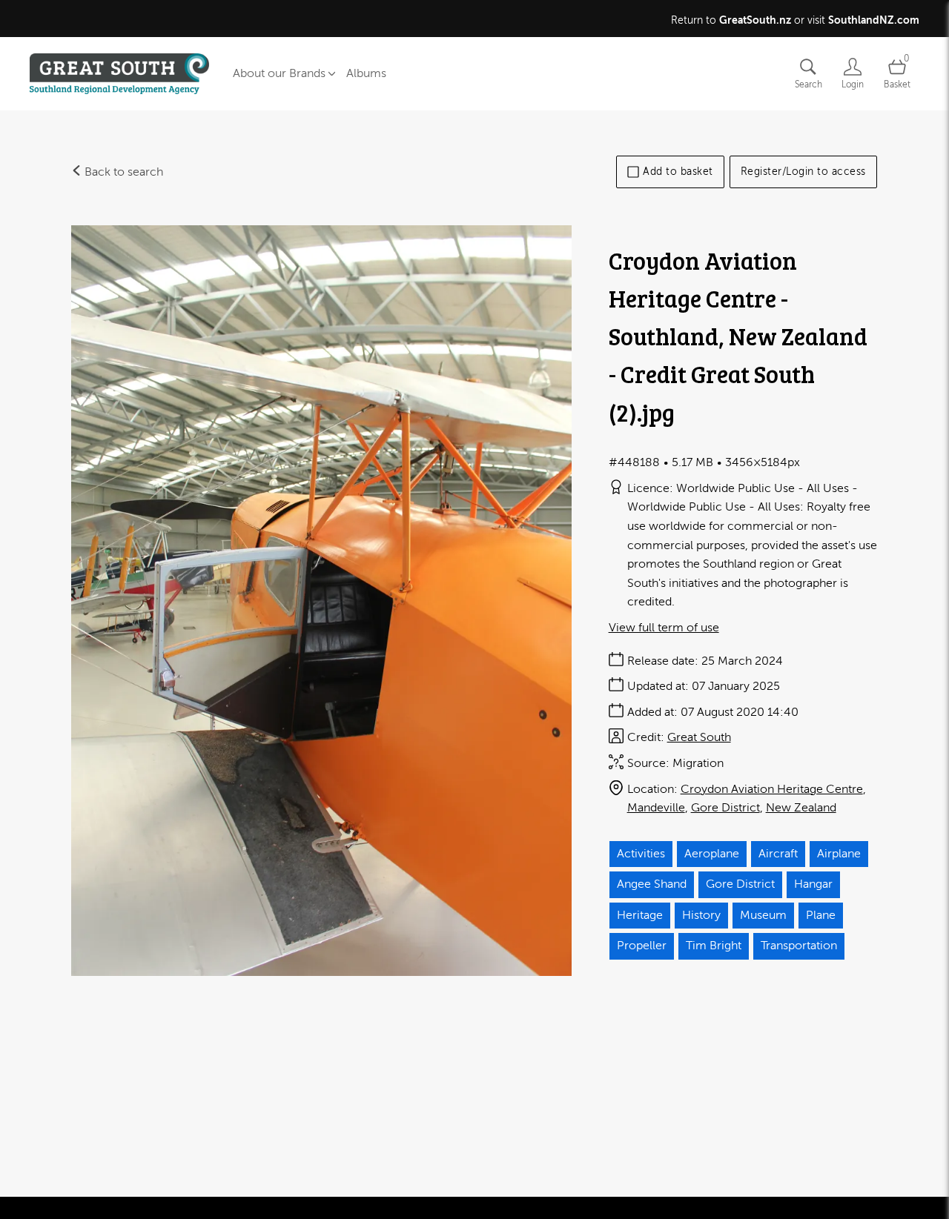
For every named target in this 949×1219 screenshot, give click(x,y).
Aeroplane (711, 853)
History (701, 915)
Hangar (813, 884)
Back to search (122, 172)
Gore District (725, 807)
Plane (821, 915)
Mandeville (656, 807)
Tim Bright (713, 945)
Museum (763, 915)
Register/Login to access (803, 171)
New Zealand (801, 807)
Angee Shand (652, 884)
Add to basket (678, 171)
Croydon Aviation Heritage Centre (772, 789)
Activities (641, 853)
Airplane (839, 853)
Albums (366, 73)
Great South (699, 737)
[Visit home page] (119, 74)
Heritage (640, 915)
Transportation (799, 945)
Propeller (642, 945)
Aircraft (778, 853)
